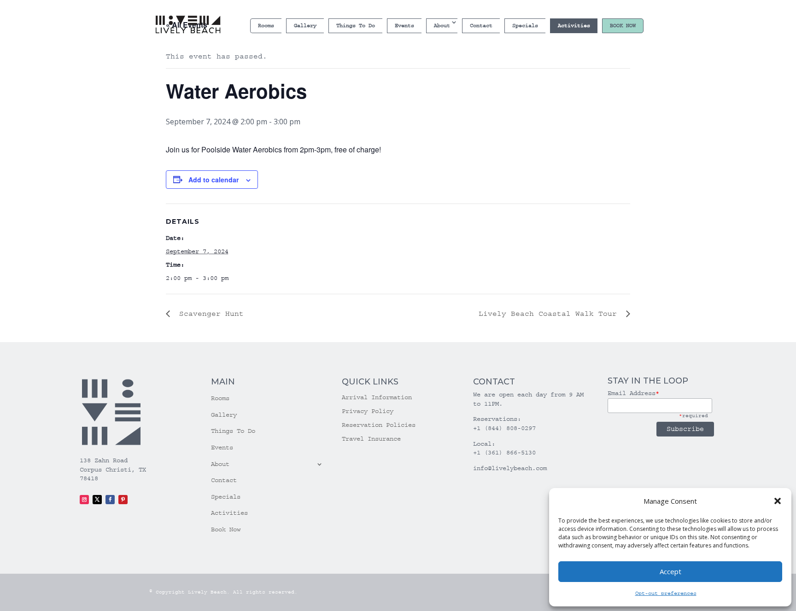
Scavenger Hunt (209, 313)
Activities (574, 26)
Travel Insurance (371, 439)
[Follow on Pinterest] (123, 499)
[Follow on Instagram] (84, 499)
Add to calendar (213, 179)
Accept (670, 571)
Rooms (266, 26)
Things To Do (355, 26)
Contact (481, 26)
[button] (777, 501)
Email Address (633, 393)
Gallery (305, 26)
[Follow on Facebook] (110, 499)
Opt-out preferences (665, 593)
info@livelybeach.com (510, 468)
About (442, 26)
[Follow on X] (97, 499)
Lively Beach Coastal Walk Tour (550, 313)
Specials (525, 26)
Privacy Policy (367, 411)
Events (404, 26)
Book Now (623, 26)
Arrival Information (377, 397)
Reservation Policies (379, 425)
